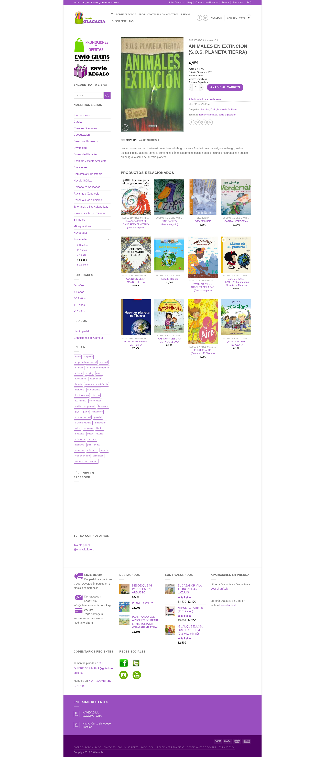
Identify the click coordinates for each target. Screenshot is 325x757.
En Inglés (79, 219)
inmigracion (100, 422)
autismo (78, 373)
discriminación (82, 395)
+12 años (82, 250)
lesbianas (88, 428)
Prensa (225, 2)
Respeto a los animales (88, 200)
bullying (89, 373)
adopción (88, 356)
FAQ (249, 2)
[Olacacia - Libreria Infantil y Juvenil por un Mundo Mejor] (90, 18)
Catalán (78, 121)
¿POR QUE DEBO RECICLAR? (236, 343)
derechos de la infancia (96, 384)
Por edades (81, 239)
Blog (189, 2)
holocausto (97, 411)
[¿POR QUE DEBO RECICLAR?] (236, 317)
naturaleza (80, 439)
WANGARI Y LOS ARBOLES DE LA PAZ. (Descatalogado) (203, 287)
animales (79, 367)
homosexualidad (83, 417)
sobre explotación (227, 114)
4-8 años (82, 259)
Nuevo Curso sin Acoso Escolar (96, 725)
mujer (90, 433)
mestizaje (79, 433)
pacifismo (79, 444)
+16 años (79, 311)
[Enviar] (107, 95)
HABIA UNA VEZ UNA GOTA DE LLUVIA (169, 340)
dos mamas (80, 400)
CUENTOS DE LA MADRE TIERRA (135, 280)
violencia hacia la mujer (86, 461)
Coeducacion (82, 134)
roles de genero (82, 455)
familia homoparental (85, 406)
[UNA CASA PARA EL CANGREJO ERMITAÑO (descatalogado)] (136, 197)
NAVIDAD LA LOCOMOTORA (92, 714)
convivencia (80, 378)
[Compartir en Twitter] (198, 122)
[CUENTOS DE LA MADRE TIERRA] (136, 255)
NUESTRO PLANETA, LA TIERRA (135, 343)
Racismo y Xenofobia (86, 193)
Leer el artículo (220, 588)
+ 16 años (82, 245)
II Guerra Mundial (83, 422)
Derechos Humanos (86, 141)
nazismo (92, 439)
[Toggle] (109, 239)
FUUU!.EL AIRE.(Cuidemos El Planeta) (203, 352)
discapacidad (93, 389)
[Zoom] (125, 127)
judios (77, 428)
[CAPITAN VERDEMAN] (236, 197)
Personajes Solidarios (87, 187)
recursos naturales (208, 114)
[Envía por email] (204, 122)
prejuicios (79, 450)
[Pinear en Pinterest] (210, 122)
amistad (104, 362)
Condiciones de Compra (88, 337)
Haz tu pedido (82, 331)
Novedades (81, 232)
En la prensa (226, 747)
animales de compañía (98, 367)
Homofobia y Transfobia (88, 174)
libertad (99, 428)
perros (97, 444)
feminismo (103, 406)
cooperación (95, 378)
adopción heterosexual (86, 362)
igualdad (98, 417)
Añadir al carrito (225, 87)
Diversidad (80, 147)
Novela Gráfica (83, 180)
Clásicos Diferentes (85, 128)
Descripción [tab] (129, 140)
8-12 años (82, 264)
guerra (86, 411)
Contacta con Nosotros (207, 2)
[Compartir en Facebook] (191, 122)
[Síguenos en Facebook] (199, 18)
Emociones (80, 167)
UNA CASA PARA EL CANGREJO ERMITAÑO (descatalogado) (136, 224)
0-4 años (81, 254)
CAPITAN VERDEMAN (236, 221)
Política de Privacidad (171, 747)
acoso (78, 356)
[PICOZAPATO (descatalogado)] (169, 197)
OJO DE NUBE (203, 221)
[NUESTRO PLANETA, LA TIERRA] (136, 317)
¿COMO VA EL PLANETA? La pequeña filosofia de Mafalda (236, 282)
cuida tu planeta (169, 279)
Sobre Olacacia (175, 2)
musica (99, 433)
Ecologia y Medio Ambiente (90, 160)
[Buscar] (112, 14)
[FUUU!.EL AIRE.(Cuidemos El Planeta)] (203, 321)
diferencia (79, 389)
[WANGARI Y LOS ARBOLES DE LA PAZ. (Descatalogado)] (203, 257)
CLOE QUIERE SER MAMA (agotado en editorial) (94, 668)
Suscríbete (238, 2)
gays (77, 411)
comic (99, 373)
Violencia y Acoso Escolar (89, 213)
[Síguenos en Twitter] (205, 18)
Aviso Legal (148, 747)
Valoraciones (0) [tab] (149, 140)
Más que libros (82, 226)
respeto (104, 450)
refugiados (92, 450)
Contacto (110, 747)
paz (89, 444)
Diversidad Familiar (85, 154)
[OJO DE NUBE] (203, 197)
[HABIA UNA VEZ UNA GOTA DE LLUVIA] (169, 316)
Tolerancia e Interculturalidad (91, 206)
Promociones (82, 115)
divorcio (96, 395)
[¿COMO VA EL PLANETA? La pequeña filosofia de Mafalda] (236, 255)
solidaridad (98, 455)
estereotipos (95, 400)
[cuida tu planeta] (169, 255)
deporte (78, 384)
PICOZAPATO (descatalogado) (169, 223)
